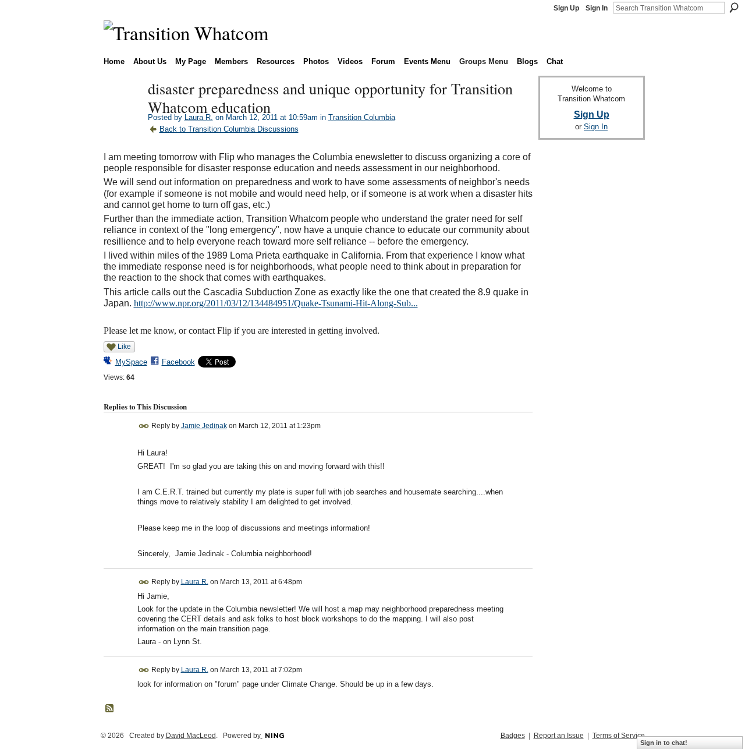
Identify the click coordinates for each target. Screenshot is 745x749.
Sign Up (566, 8)
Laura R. (199, 117)
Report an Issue (559, 736)
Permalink (144, 426)
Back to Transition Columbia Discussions (229, 129)
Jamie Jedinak (204, 426)
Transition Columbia (361, 117)
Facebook (178, 362)
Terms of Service (619, 736)
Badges (513, 736)
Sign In (597, 8)
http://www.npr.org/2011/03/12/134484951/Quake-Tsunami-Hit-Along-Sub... (276, 303)
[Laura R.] (122, 112)
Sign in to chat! (663, 742)
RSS (110, 709)
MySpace (131, 362)
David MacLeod (191, 736)
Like (124, 346)
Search (734, 7)
